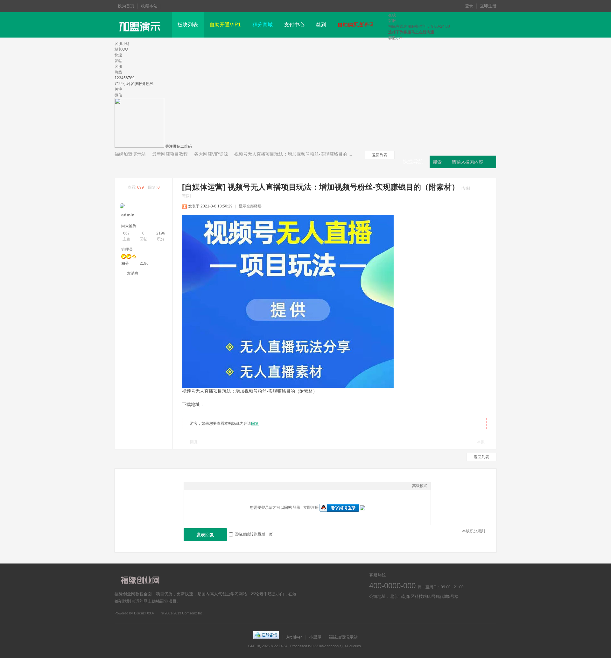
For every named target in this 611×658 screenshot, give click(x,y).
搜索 (437, 161)
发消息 (132, 273)
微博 (374, 611)
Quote (219, 486)
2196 (160, 233)
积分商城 (262, 24)
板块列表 (188, 24)
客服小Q (122, 43)
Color (195, 486)
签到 (321, 24)
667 (126, 233)
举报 (481, 442)
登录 (469, 6)
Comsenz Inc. (193, 613)
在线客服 (392, 611)
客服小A (395, 38)
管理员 (127, 249)
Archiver (294, 637)
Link (211, 486)
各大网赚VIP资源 (211, 154)
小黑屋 (315, 637)
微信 (409, 611)
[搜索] (490, 162)
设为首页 (126, 6)
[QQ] (266, 637)
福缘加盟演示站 (130, 154)
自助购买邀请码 (355, 24)
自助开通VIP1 (225, 24)
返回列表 (379, 155)
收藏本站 (149, 6)
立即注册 (488, 6)
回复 (255, 423)
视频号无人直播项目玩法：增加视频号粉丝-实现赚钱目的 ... (293, 154)
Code (227, 486)
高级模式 (419, 486)
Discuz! (140, 613)
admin (128, 214)
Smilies (235, 486)
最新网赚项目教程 (170, 154)
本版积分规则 (473, 531)
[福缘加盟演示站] (141, 36)
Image (203, 486)
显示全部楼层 (250, 206)
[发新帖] (134, 164)
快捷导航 (413, 161)
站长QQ (121, 49)
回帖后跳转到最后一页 (254, 534)
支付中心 (294, 24)
